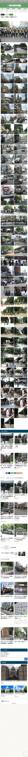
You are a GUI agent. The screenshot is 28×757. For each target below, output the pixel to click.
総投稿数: (3, 655)
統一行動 (11, 14)
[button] (7, 48)
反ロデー (2, 14)
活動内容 (6, 14)
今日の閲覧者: (4, 652)
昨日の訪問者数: (5, 654)
